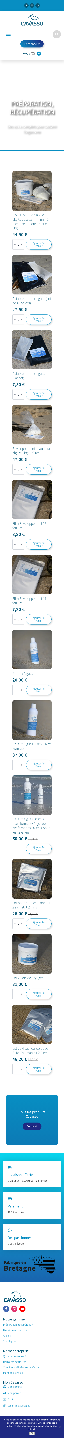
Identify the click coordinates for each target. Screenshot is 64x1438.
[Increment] (21, 244)
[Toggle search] (57, 34)
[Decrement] (15, 244)
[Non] (60, 1426)
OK (32, 1433)
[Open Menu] (8, 34)
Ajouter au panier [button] (39, 244)
